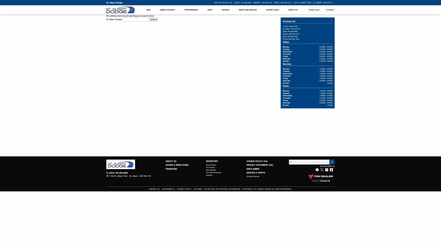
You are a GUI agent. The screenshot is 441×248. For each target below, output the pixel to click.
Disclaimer (252, 169)
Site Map (198, 189)
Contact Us (154, 189)
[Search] (332, 162)
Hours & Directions (177, 165)
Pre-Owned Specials (213, 172)
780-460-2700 (292, 36)
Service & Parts (255, 173)
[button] (148, 10)
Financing (171, 169)
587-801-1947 (294, 39)
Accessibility (168, 189)
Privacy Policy (184, 189)
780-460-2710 (294, 34)
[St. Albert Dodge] (120, 9)
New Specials (211, 170)
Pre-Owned (210, 167)
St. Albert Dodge (114, 19)
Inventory (212, 161)
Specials (209, 175)
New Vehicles (211, 165)
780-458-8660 (292, 31)
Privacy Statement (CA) (259, 165)
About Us (171, 161)
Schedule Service (252, 176)
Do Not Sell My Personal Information (222, 189)
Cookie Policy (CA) (257, 161)
